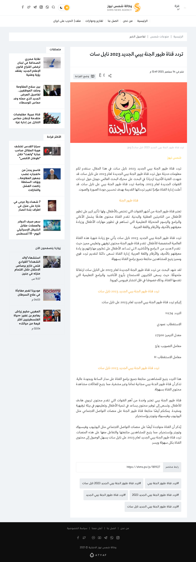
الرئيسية (142, 21)
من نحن (128, 21)
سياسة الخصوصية (77, 528)
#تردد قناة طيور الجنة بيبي (163, 483)
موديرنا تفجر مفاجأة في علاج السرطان (27, 292)
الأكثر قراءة (54, 136)
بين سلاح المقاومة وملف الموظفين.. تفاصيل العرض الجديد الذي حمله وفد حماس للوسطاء (26, 94)
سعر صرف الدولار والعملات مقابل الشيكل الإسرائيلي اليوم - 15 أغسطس (28, 227)
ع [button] (104, 74)
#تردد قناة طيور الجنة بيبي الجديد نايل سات (153, 506)
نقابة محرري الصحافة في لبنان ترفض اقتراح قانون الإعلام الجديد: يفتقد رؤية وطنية (27, 67)
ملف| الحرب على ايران (67, 21)
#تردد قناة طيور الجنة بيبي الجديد (106, 495)
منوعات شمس (159, 36)
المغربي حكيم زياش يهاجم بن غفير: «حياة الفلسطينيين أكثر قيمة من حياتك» (27, 317)
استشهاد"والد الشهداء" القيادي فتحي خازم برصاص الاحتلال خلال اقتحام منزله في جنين (27, 265)
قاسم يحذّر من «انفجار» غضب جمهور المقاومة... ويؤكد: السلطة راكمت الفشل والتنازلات (29, 180)
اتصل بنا (113, 21)
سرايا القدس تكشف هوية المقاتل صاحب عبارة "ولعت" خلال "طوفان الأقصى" (27, 152)
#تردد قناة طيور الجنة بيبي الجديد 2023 (155, 495)
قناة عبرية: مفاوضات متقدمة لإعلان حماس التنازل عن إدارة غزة (26, 118)
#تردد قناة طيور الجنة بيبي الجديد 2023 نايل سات (111, 483)
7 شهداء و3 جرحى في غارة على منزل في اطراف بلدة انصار (27, 206)
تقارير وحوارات (94, 21)
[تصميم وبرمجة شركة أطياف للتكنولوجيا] (98, 554)
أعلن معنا (97, 528)
